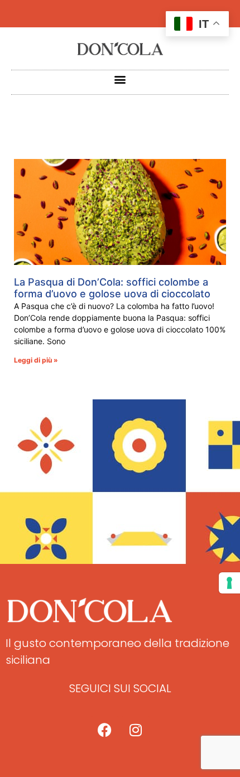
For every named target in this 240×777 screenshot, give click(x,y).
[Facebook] (105, 730)
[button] (120, 79)
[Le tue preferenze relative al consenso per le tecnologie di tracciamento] (229, 582)
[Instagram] (136, 730)
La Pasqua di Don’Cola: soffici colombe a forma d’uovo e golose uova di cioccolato (112, 288)
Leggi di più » (36, 360)
